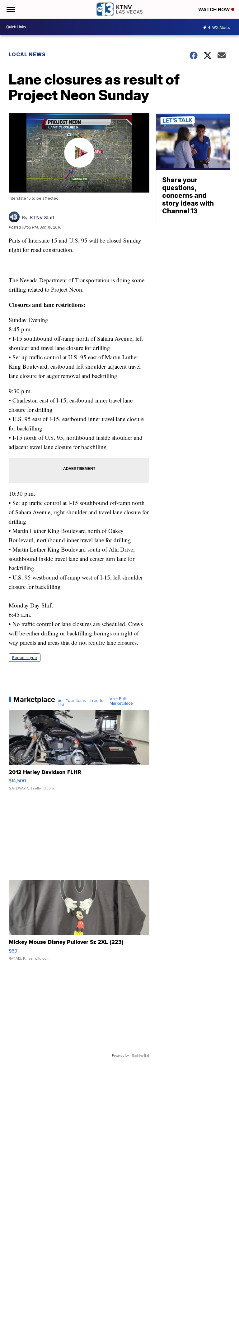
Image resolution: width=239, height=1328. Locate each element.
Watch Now (214, 9)
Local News (27, 54)
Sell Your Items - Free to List (81, 702)
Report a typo (24, 657)
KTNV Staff (42, 218)
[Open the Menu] (10, 9)
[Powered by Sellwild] (140, 1055)
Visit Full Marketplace (121, 701)
